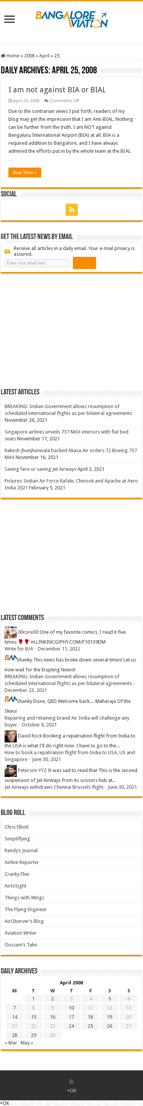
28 (14, 1035)
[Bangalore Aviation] (71, 18)
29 (33, 1035)
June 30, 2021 (46, 759)
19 (109, 1017)
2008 (29, 56)
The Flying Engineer (26, 909)
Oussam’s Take (21, 945)
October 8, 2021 (39, 725)
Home (12, 56)
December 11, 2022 (59, 649)
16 (52, 1017)
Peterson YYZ (32, 770)
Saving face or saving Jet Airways (40, 469)
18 (90, 1017)
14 (14, 1017)
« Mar (11, 1043)
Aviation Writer (21, 933)
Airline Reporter (22, 862)
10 (71, 1008)
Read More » (25, 172)
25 (90, 1026)
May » (27, 1043)
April (44, 56)
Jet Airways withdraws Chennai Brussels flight (54, 787)
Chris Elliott (17, 827)
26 (109, 1026)
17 (71, 1017)
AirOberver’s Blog (24, 921)
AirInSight (15, 886)
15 (33, 1017)
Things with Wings (24, 897)
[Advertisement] (58, 330)
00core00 (28, 632)
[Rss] (72, 210)
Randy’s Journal (21, 850)
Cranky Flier (17, 874)
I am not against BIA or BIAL (57, 89)
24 (71, 1026)
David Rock (30, 736)
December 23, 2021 (26, 690)
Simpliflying (17, 839)
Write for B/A (19, 649)
